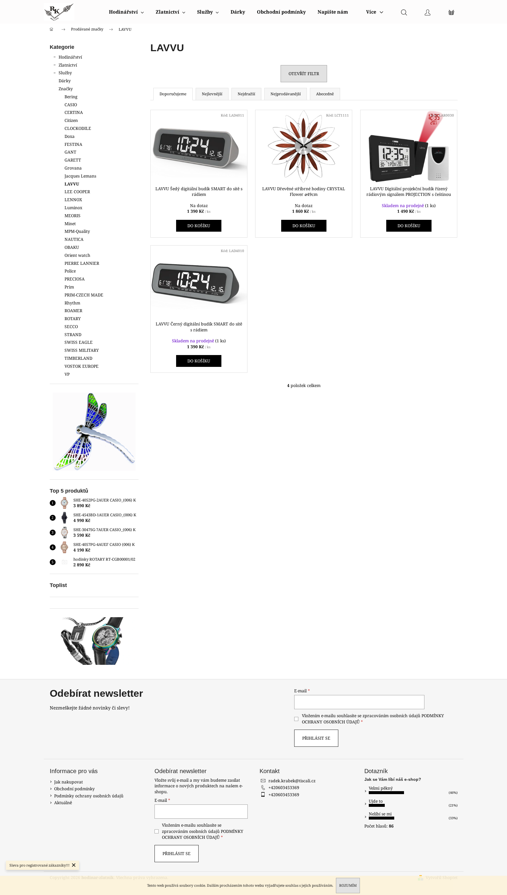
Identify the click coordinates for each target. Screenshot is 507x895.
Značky (66, 88)
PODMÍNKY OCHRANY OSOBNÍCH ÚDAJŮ (202, 834)
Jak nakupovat (68, 782)
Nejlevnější (212, 93)
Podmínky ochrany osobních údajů (88, 796)
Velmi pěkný (381, 788)
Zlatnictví (68, 65)
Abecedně (325, 93)
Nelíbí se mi (380, 814)
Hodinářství (70, 57)
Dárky (65, 80)
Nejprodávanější (286, 93)
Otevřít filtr (304, 73)
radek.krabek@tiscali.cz (292, 780)
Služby (65, 72)
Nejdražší (246, 93)
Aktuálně (63, 802)
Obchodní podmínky (74, 788)
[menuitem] (126, 12)
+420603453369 (283, 787)
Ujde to (376, 801)
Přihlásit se (316, 738)
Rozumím (348, 885)
